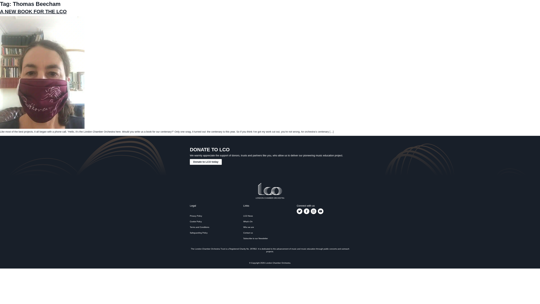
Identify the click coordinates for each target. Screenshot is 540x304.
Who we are (248, 227)
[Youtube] (320, 211)
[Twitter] (299, 211)
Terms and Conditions (199, 227)
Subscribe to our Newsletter (255, 238)
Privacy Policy (196, 216)
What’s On (248, 221)
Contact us (248, 233)
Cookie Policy (196, 221)
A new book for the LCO (33, 11)
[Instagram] (313, 211)
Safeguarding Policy (199, 233)
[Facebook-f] (306, 211)
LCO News (248, 216)
